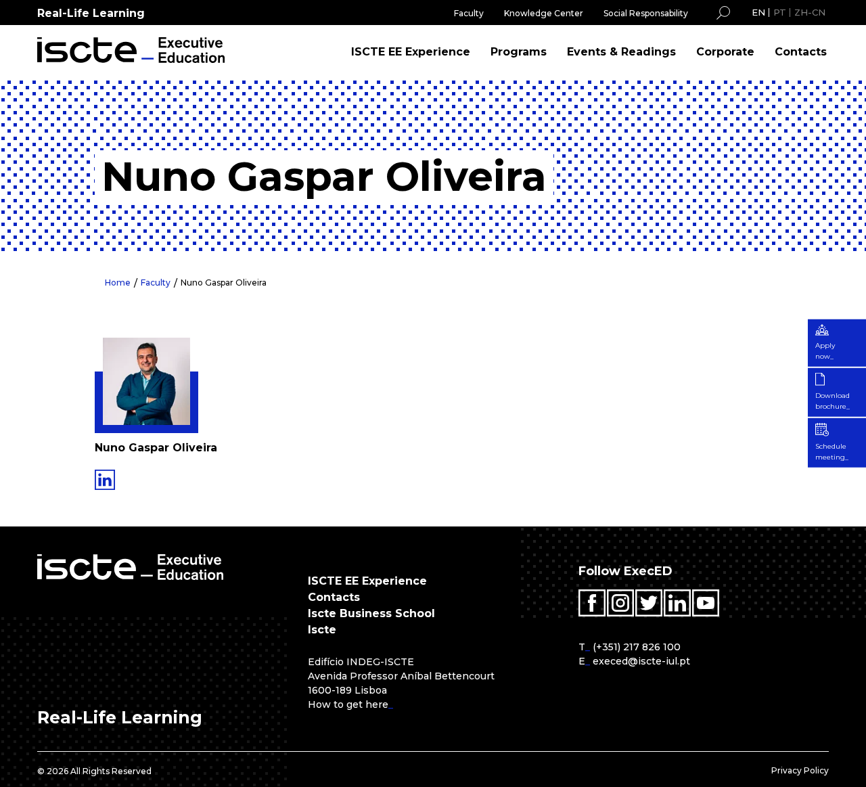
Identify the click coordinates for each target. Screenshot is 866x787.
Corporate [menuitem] (725, 51)
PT (779, 12)
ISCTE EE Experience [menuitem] (410, 51)
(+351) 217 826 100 (637, 647)
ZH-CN (809, 12)
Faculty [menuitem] (469, 13)
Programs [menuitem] (519, 51)
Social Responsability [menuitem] (645, 13)
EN (758, 12)
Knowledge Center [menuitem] (543, 13)
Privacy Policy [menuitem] (800, 770)
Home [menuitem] (118, 282)
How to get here (348, 704)
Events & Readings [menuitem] (621, 51)
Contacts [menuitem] (801, 51)
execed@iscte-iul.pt (641, 661)
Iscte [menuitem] (322, 629)
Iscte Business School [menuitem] (371, 613)
